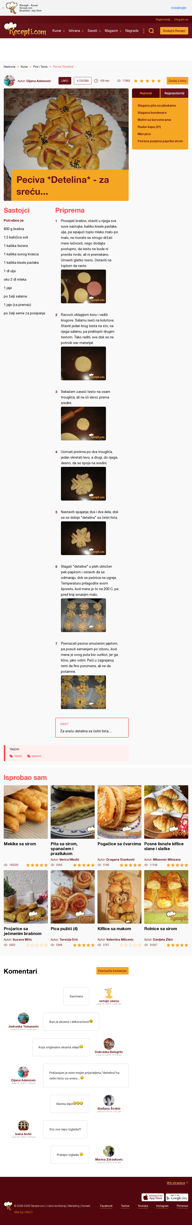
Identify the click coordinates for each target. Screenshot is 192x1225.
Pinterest (182, 1205)
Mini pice (144, 134)
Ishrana (74, 31)
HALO (28, 1212)
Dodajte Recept (174, 30)
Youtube (143, 1205)
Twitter (125, 1205)
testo (18, 756)
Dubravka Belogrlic (109, 1052)
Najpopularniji (174, 93)
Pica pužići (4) (73, 908)
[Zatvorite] (3, 8)
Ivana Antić (23, 1134)
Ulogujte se (181, 19)
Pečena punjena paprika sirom (160, 141)
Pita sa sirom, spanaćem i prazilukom (73, 826)
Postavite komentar (112, 970)
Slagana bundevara (152, 112)
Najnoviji (146, 93)
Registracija (163, 19)
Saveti (92, 31)
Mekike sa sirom (26, 826)
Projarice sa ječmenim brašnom (26, 908)
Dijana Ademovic (38, 81)
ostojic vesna (109, 1001)
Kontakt (86, 1205)
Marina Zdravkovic (109, 1159)
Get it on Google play (177, 1197)
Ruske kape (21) (149, 127)
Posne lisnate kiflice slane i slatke (166, 826)
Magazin (111, 31)
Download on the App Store (153, 1197)
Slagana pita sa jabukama (157, 105)
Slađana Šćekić (109, 1108)
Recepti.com (25, 29)
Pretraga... (151, 30)
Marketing (74, 1205)
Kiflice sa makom (120, 908)
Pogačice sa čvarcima (120, 826)
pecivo (36, 756)
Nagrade (132, 31)
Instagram (162, 1205)
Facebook (106, 1205)
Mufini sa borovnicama (154, 119)
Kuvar (56, 31)
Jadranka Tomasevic (23, 1026)
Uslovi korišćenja (56, 1205)
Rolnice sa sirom (166, 908)
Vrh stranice (176, 1183)
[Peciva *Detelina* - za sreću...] (90, 286)
